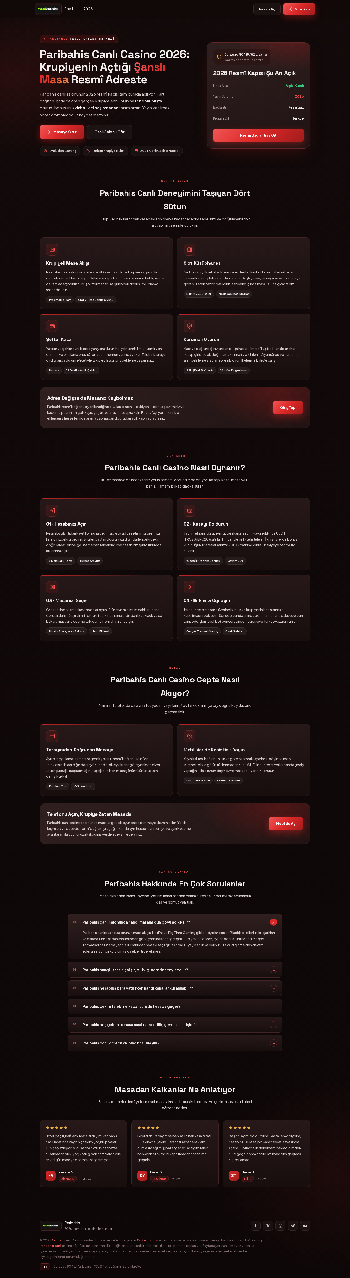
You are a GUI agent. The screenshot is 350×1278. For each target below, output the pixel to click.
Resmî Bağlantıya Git (258, 135)
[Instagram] (280, 1226)
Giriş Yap (302, 9)
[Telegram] (293, 1226)
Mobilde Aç (285, 823)
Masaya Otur (65, 131)
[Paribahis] (48, 9)
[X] (268, 1226)
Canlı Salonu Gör (110, 131)
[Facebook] (256, 1226)
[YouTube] (305, 1226)
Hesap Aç (267, 9)
